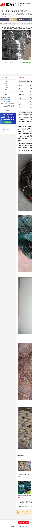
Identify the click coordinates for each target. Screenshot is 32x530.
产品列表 (5, 23)
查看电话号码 (7, 100)
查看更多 (8, 110)
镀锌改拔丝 (21, 506)
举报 (13, 62)
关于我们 (12, 526)
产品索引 (4, 127)
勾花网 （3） (5, 85)
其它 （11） (5, 89)
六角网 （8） (5, 87)
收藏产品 (5, 62)
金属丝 (9, 23)
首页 (1, 23)
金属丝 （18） (6, 81)
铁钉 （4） (5, 83)
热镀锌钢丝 (27, 506)
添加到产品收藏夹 (6, 129)
